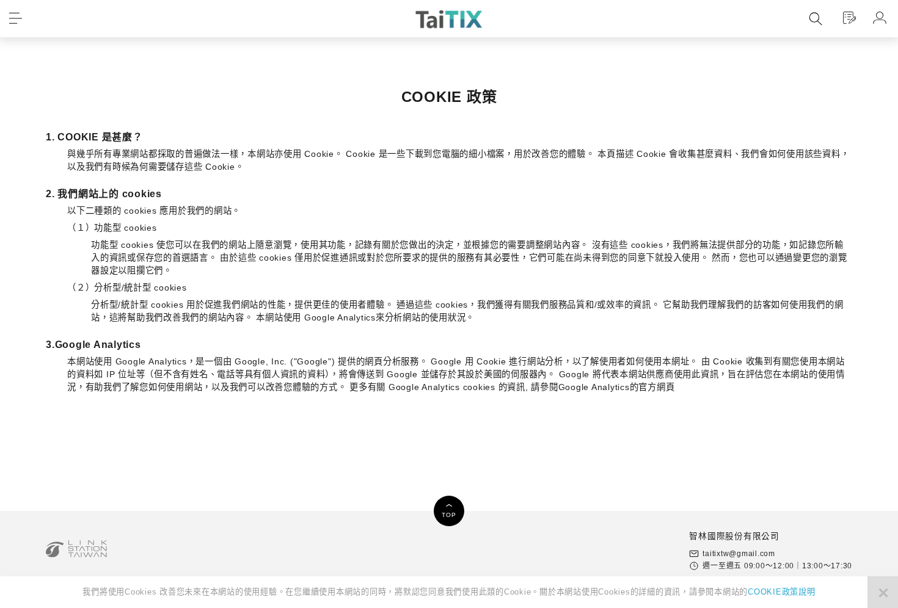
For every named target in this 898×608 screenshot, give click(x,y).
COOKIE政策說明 (782, 591)
